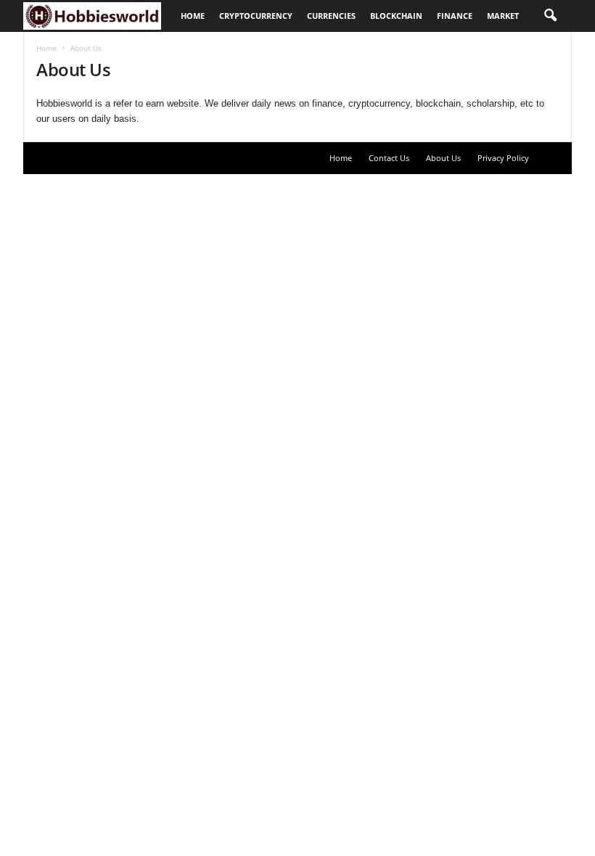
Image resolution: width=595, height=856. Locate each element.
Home (193, 15)
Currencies (331, 15)
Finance (454, 15)
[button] (550, 16)
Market (503, 15)
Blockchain (396, 15)
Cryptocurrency (255, 15)
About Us (443, 157)
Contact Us (389, 157)
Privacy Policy (503, 157)
